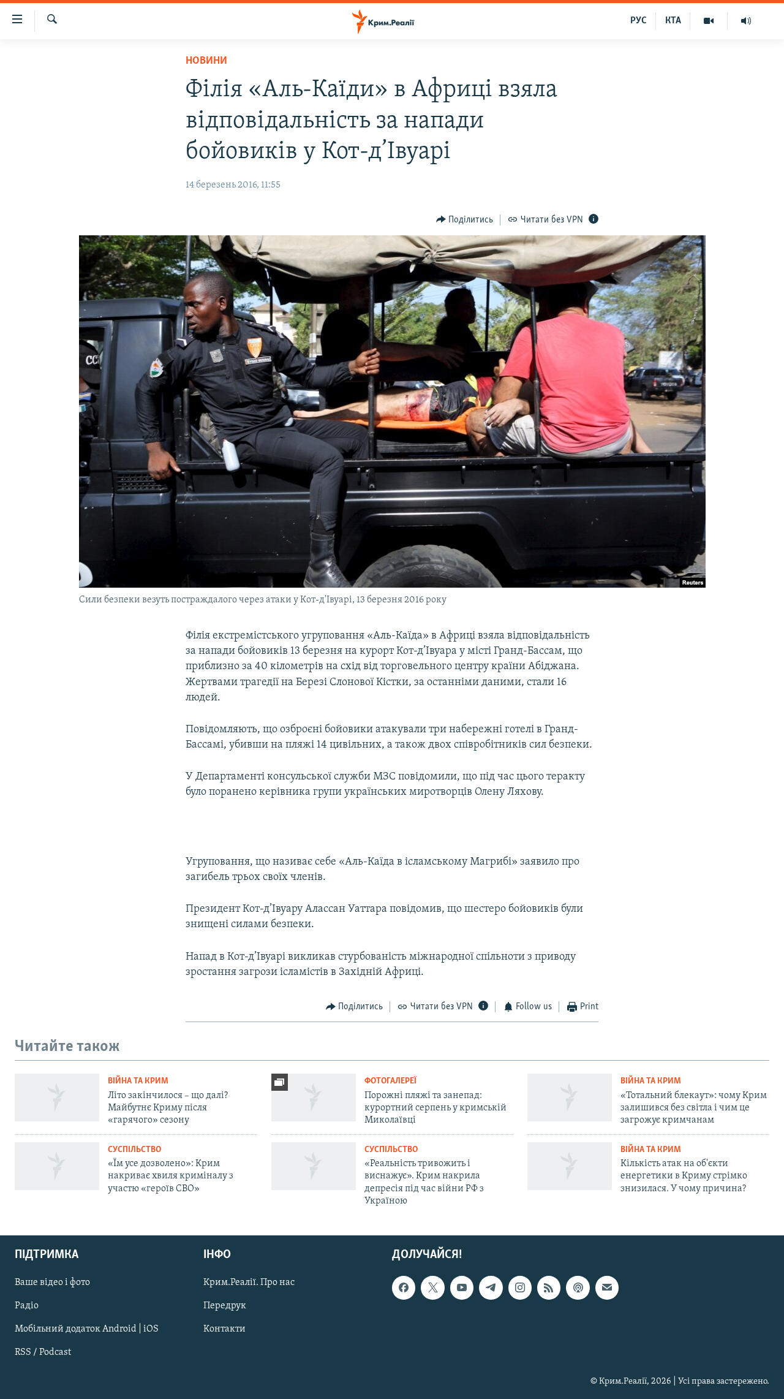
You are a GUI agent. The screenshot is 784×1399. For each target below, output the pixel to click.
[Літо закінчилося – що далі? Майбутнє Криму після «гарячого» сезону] (57, 1097)
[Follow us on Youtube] (461, 1288)
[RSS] (548, 1288)
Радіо (27, 1306)
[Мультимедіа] (709, 20)
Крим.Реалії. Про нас (249, 1283)
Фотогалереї (390, 1081)
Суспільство (134, 1149)
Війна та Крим (138, 1081)
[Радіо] (746, 20)
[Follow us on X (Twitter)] (432, 1288)
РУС (638, 21)
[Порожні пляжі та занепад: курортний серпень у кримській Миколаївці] (313, 1097)
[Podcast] (577, 1288)
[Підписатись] (607, 1288)
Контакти (224, 1330)
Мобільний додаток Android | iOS (87, 1330)
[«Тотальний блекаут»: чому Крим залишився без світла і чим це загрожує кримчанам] (569, 1097)
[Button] (465, 220)
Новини (206, 61)
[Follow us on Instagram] (520, 1288)
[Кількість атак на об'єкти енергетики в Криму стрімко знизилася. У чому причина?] (569, 1166)
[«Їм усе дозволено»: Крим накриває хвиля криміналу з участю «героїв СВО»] (57, 1166)
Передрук (224, 1306)
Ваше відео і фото (52, 1283)
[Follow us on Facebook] (403, 1288)
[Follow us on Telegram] (490, 1288)
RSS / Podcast (43, 1353)
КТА (673, 21)
